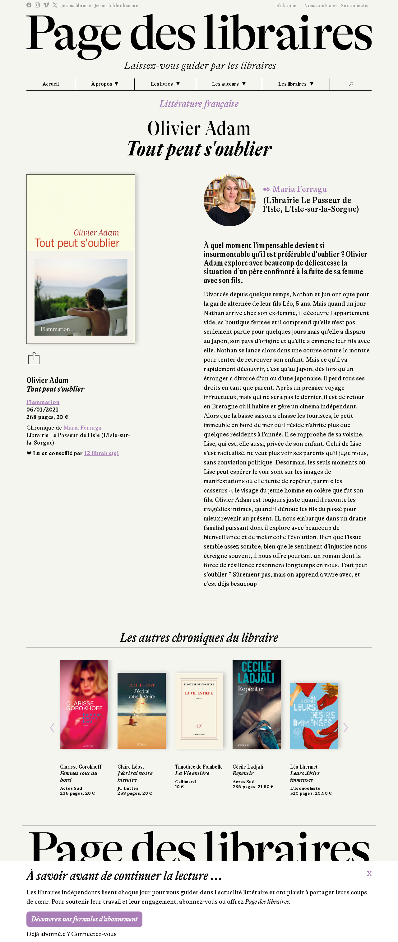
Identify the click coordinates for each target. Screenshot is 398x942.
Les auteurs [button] (226, 84)
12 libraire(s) (101, 453)
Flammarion (43, 402)
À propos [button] (101, 84)
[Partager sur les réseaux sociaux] (33, 360)
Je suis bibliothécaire (116, 5)
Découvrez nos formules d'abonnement (84, 919)
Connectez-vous (94, 934)
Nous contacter (320, 5)
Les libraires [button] (293, 84)
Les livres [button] (162, 84)
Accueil (51, 84)
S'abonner (287, 5)
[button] (52, 728)
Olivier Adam (199, 128)
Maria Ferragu (82, 428)
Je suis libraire (76, 5)
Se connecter (355, 5)
